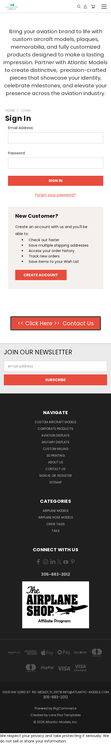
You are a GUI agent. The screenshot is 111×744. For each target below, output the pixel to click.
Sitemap (55, 482)
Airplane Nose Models (55, 517)
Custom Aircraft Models (55, 422)
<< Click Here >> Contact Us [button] (56, 323)
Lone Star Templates (65, 715)
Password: (17, 153)
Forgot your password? (55, 194)
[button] (55, 604)
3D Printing (55, 455)
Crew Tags (55, 524)
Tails (56, 531)
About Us (55, 462)
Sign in (45, 475)
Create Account (40, 275)
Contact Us (55, 469)
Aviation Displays (55, 435)
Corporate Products (55, 429)
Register (64, 475)
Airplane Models (56, 510)
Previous (8, 739)
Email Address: (21, 127)
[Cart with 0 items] (93, 6)
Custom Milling (55, 449)
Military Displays (55, 442)
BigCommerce (64, 708)
